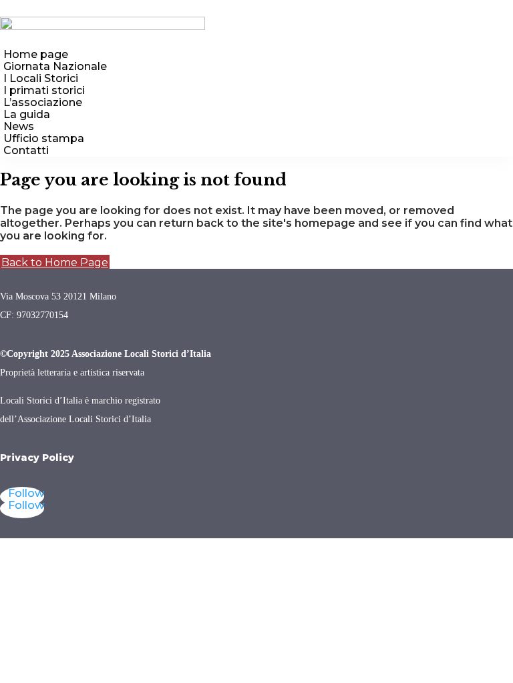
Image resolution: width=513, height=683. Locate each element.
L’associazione (42, 102)
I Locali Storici (40, 78)
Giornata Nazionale (55, 66)
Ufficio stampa (43, 138)
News (18, 126)
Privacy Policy (37, 458)
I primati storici (44, 90)
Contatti (26, 150)
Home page (35, 54)
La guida (26, 114)
